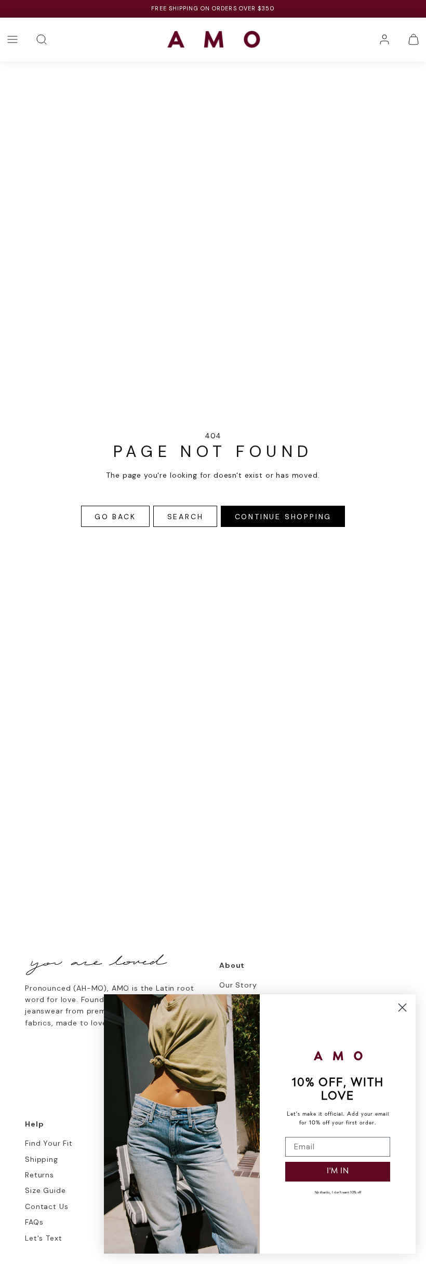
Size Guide (45, 1190)
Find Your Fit (49, 1143)
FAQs (34, 1222)
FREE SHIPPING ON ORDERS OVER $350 (212, 8)
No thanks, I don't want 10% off (338, 1192)
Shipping (41, 1159)
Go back (115, 516)
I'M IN (338, 1171)
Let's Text (43, 1238)
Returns (39, 1174)
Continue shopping (283, 516)
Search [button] (185, 516)
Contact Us (46, 1206)
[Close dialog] (402, 1007)
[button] (12, 39)
